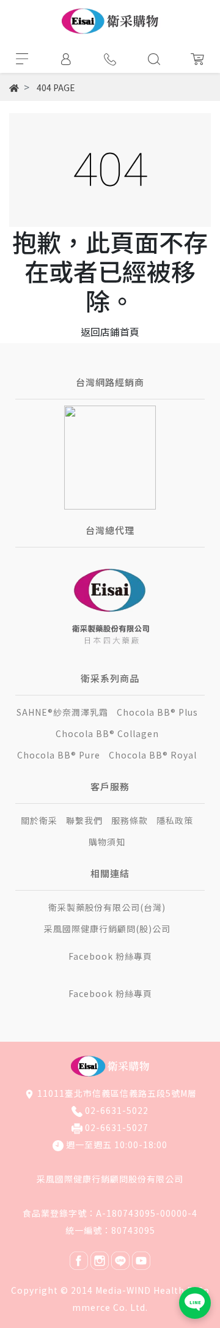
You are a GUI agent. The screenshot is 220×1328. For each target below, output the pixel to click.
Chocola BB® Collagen (107, 733)
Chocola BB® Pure (58, 755)
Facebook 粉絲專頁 (110, 956)
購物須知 (107, 842)
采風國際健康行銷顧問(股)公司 (107, 928)
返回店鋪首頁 (110, 331)
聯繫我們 (84, 820)
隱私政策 (174, 820)
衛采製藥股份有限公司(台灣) (107, 907)
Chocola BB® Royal (153, 755)
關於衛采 (39, 820)
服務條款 (129, 820)
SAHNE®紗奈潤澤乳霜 (62, 712)
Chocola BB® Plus (157, 712)
